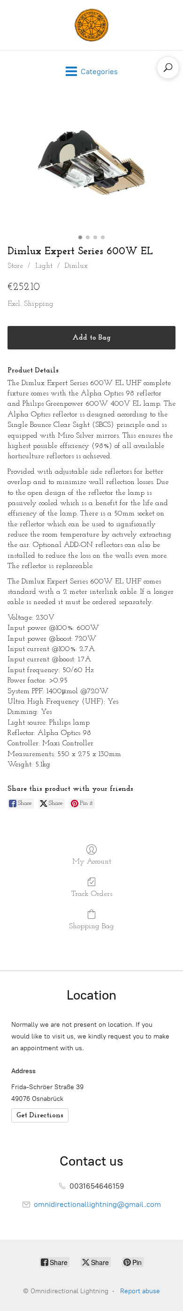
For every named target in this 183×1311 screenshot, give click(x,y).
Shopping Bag (91, 926)
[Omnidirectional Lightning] (91, 25)
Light (44, 266)
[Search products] (168, 67)
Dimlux (76, 266)
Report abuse (140, 1291)
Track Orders (91, 894)
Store (15, 266)
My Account (91, 861)
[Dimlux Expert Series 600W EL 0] (91, 166)
